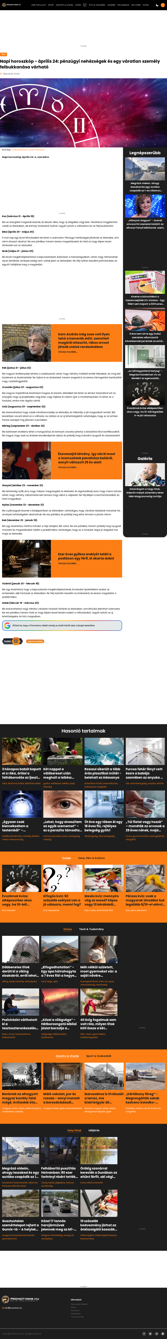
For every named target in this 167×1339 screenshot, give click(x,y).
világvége (46, 1034)
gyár (62, 1108)
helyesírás (53, 910)
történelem (8, 1111)
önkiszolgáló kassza (106, 1235)
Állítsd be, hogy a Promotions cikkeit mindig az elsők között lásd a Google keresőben (54, 625)
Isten (4, 1034)
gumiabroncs (9, 1238)
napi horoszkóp (35, 641)
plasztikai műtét (93, 783)
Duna (83, 1182)
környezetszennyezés (22, 1235)
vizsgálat (131, 839)
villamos (32, 1182)
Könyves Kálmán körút (14, 1185)
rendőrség (47, 1185)
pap (72, 783)
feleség (47, 786)
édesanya (90, 786)
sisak (12, 981)
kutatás (20, 981)
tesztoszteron (22, 1034)
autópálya (47, 1238)
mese (92, 910)
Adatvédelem (76, 1313)
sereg (67, 1235)
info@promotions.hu (13, 1307)
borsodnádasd (74, 1108)
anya (111, 981)
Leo (159, 1108)
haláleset (56, 783)
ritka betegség (106, 836)
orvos (129, 836)
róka (4, 783)
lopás (51, 1182)
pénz (133, 910)
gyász (46, 783)
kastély (19, 1111)
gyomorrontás (140, 836)
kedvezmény (87, 1238)
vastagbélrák (156, 836)
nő (106, 981)
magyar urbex (9, 1108)
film (111, 910)
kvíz (4, 910)
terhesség (101, 984)
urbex (21, 1108)
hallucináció (8, 1037)
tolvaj (44, 1182)
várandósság (87, 984)
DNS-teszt (85, 1034)
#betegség (91, 836)
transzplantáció (89, 981)
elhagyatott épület (95, 1111)
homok (47, 836)
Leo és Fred (150, 1108)
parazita (56, 836)
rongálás (131, 1111)
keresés (98, 1182)
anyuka (152, 783)
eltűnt (90, 1182)
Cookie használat (77, 1316)
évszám (11, 910)
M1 (72, 1235)
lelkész (65, 783)
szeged (6, 1235)
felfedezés (31, 981)
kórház (160, 783)
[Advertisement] (83, 28)
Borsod (88, 1108)
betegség (74, 836)
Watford (12, 783)
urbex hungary (33, 1108)
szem (65, 836)
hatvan (70, 1182)
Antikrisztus (47, 1037)
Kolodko (130, 1108)
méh (101, 981)
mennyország (15, 839)
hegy (49, 981)
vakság (47, 839)
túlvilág (27, 836)
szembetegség (138, 783)
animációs (102, 910)
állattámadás (33, 783)
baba (21, 783)
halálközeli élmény (12, 836)
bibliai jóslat (59, 1034)
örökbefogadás (89, 1037)
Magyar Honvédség (52, 1235)
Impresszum (75, 1310)
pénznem (142, 910)
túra (43, 981)
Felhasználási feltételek (79, 1304)
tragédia (102, 786)
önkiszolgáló (87, 1235)
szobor (139, 1108)
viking (5, 981)
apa (55, 981)
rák (127, 783)
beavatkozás (110, 783)
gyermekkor (98, 1034)
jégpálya (60, 1182)
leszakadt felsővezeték (14, 1182)
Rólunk (73, 1307)
